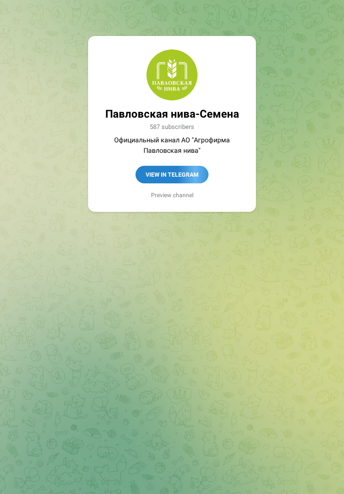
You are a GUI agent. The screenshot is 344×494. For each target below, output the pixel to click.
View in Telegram (172, 174)
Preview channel (172, 195)
